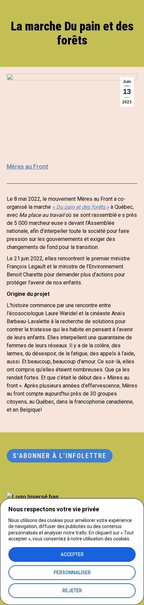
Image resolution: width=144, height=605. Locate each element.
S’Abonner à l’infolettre (59, 456)
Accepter (72, 554)
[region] (72, 551)
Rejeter (72, 590)
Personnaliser (72, 572)
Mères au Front (27, 166)
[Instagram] (26, 477)
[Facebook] (40, 477)
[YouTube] (54, 477)
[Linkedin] (13, 477)
